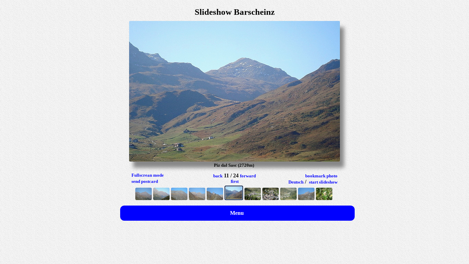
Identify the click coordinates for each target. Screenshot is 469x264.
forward (248, 175)
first (235, 181)
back (217, 175)
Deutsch (296, 182)
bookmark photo (321, 175)
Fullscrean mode (147, 175)
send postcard (144, 181)
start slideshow (323, 182)
